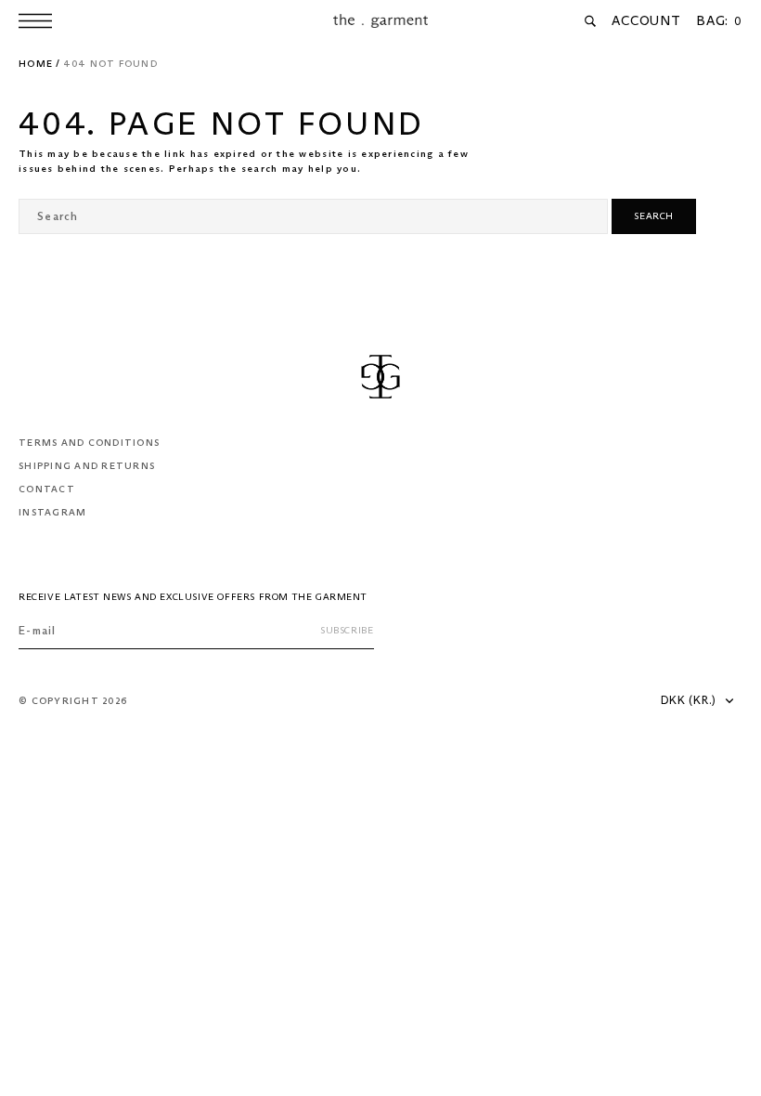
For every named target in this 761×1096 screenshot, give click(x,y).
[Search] (590, 21)
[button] (40, 21)
